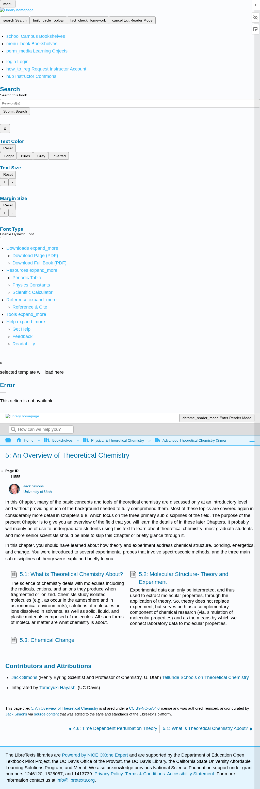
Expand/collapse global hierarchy (11, 440)
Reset (8, 148)
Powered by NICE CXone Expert (95, 755)
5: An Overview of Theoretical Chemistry (64, 708)
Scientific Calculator (32, 292)
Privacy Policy (108, 773)
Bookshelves (62, 440)
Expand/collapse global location (252, 439)
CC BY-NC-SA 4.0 (144, 708)
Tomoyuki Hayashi (57, 687)
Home (29, 440)
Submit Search (15, 111)
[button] (22, 336)
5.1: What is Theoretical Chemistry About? (71, 574)
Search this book (13, 95)
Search (13, 430)
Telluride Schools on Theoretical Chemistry (205, 677)
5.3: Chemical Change (47, 640)
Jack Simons (33, 486)
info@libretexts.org (75, 780)
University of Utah (37, 492)
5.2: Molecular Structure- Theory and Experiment (183, 578)
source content (46, 714)
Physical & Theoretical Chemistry (117, 440)
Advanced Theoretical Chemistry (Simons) (196, 440)
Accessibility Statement (190, 773)
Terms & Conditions (145, 773)
